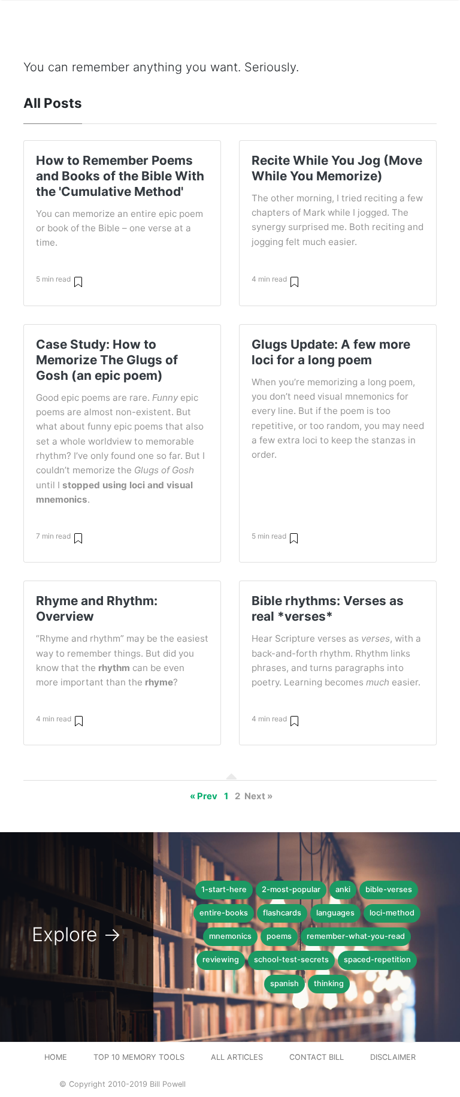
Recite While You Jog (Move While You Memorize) (337, 168)
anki (342, 889)
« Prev (203, 796)
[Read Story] (78, 281)
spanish (284, 983)
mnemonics (230, 936)
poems (279, 936)
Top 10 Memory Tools (138, 1057)
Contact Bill (316, 1057)
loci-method (392, 912)
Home (55, 1057)
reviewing (220, 959)
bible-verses (388, 889)
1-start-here (224, 889)
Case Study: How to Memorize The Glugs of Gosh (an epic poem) (107, 360)
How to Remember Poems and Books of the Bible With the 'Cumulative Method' (120, 176)
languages (335, 912)
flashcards (282, 912)
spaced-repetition (377, 959)
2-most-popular (291, 889)
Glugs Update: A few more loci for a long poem (331, 352)
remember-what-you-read (356, 936)
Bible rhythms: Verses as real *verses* (328, 608)
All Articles (237, 1057)
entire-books (223, 912)
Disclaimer (393, 1057)
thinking (329, 983)
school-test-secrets (291, 959)
